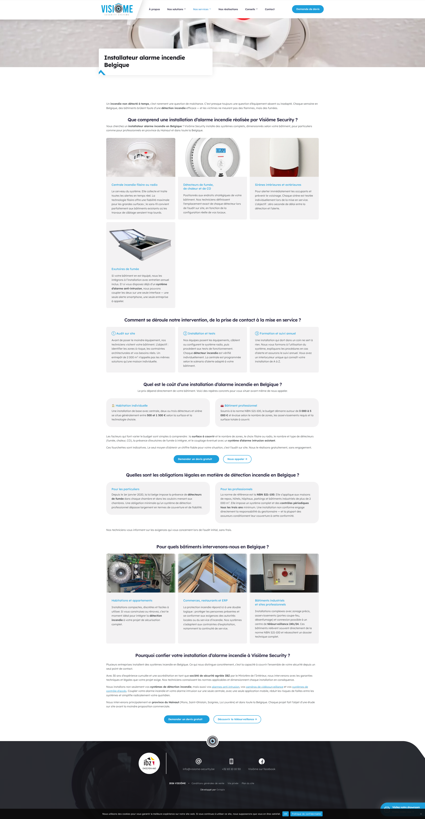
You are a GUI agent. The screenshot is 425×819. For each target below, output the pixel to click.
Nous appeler (235, 459)
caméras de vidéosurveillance (264, 686)
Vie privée (233, 783)
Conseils (250, 9)
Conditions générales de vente (208, 783)
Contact (270, 9)
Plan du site (248, 783)
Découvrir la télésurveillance (236, 719)
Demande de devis (307, 9)
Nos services (200, 9)
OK (285, 814)
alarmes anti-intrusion (225, 686)
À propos (154, 9)
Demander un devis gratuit (195, 459)
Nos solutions (175, 9)
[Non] (421, 814)
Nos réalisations (228, 9)
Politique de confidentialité (306, 814)
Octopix (220, 789)
